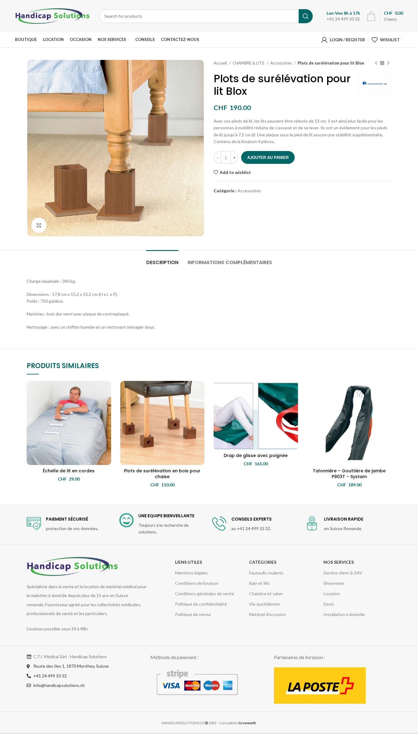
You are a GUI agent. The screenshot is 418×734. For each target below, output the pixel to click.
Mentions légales (191, 572)
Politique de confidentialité (201, 604)
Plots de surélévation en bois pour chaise (162, 474)
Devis (328, 604)
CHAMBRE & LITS (249, 63)
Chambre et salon (266, 593)
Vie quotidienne (264, 604)
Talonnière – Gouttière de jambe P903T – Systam (349, 474)
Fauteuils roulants (266, 572)
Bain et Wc (259, 583)
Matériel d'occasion (267, 614)
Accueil (221, 63)
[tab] (162, 259)
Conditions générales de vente (204, 593)
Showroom (333, 583)
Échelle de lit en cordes (69, 471)
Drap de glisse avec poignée (256, 455)
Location (331, 593)
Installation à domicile (344, 614)
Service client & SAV (342, 572)
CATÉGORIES (262, 562)
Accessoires (281, 63)
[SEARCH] (306, 16)
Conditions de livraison (196, 583)
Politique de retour (193, 614)
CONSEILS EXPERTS (251, 519)
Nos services (338, 562)
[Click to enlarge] (39, 225)
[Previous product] (376, 63)
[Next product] (388, 63)
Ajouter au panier (268, 157)
